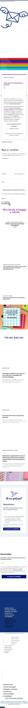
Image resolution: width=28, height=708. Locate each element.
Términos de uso (14, 642)
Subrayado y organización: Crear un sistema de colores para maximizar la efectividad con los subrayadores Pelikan (13, 458)
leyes (10, 114)
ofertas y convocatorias (14, 108)
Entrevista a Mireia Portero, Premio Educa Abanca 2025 (14, 298)
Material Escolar (5, 368)
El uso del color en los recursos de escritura (13, 416)
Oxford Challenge (9, 615)
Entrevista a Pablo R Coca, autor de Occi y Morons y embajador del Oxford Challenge (13, 375)
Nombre (4, 174)
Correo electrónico (19, 174)
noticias (21, 109)
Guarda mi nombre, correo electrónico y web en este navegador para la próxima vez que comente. (14, 190)
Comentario (5, 158)
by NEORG (13, 644)
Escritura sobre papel (10, 609)
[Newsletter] (14, 30)
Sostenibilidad (8, 616)
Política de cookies (14, 638)
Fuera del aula (8, 613)
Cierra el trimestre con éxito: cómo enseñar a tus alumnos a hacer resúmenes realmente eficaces (14, 268)
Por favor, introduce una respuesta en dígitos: (13, 194)
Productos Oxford (14, 450)
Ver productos (12, 318)
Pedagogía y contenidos (9, 77)
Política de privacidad (17, 569)
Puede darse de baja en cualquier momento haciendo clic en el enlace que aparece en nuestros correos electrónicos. (13, 572)
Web (3, 182)
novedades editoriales (9, 109)
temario (13, 112)
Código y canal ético (15, 637)
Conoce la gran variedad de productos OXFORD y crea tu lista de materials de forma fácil (12, 312)
